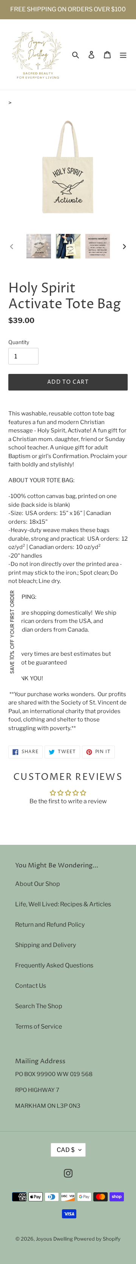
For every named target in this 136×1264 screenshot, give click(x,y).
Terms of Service (38, 1026)
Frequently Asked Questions (54, 965)
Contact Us (30, 985)
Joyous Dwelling (54, 1239)
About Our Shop (37, 883)
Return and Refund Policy (50, 924)
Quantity (18, 342)
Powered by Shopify (97, 1239)
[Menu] (123, 54)
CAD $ (66, 1149)
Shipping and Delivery (45, 945)
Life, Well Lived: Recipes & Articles (63, 904)
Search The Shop (38, 1006)
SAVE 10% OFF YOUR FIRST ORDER (12, 632)
